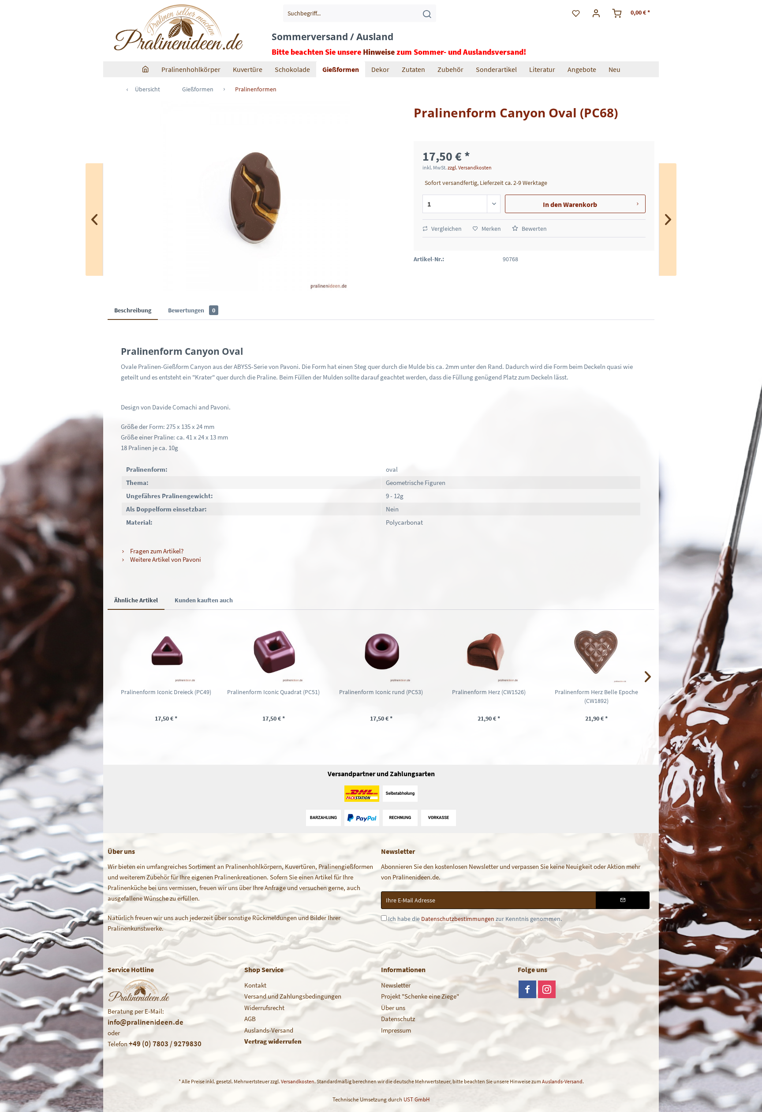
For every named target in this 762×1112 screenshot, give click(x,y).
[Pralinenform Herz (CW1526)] (488, 652)
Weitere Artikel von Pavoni (165, 559)
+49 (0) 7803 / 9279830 (165, 1043)
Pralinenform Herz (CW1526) (489, 692)
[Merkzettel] (576, 13)
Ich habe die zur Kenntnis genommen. (475, 919)
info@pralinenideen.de (145, 1022)
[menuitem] (359, 13)
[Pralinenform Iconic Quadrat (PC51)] (273, 652)
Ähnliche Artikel (136, 600)
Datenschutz (398, 1018)
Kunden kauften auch (204, 600)
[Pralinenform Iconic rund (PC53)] (381, 652)
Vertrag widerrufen (273, 1041)
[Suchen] (427, 13)
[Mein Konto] (596, 13)
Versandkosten (297, 1081)
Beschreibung (132, 310)
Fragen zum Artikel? (156, 551)
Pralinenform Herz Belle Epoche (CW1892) (596, 696)
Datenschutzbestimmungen (457, 919)
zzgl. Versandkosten (470, 167)
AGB (250, 1018)
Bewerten (533, 229)
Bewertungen (191, 310)
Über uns (393, 1007)
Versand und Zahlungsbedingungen (292, 996)
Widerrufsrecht (264, 1007)
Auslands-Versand (268, 1030)
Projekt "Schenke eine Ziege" (420, 996)
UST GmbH (416, 1099)
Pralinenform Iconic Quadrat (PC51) (273, 692)
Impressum (396, 1030)
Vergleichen (446, 229)
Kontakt (255, 985)
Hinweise (379, 52)
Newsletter (396, 985)
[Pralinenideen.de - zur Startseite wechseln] (177, 28)
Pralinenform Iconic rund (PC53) (381, 692)
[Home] (145, 69)
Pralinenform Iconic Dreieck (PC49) (166, 692)
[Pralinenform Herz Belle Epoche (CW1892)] (596, 652)
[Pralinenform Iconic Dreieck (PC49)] (166, 652)
